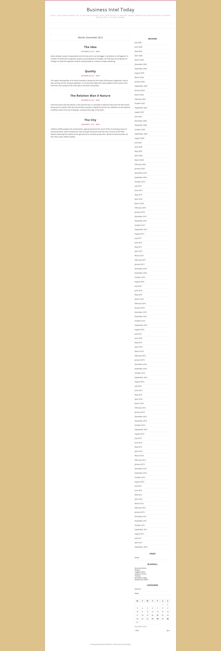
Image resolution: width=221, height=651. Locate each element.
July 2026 (138, 43)
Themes (138, 576)
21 (157, 615)
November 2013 (141, 421)
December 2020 (141, 121)
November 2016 (141, 273)
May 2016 (138, 295)
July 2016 (138, 286)
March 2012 (139, 504)
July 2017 (138, 238)
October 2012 (140, 477)
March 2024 (139, 77)
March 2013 (139, 456)
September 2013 (141, 430)
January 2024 (140, 82)
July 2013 (138, 438)
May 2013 (138, 447)
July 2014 (138, 386)
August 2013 (139, 434)
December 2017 (141, 217)
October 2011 (140, 525)
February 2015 (140, 356)
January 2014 (140, 412)
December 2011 (141, 517)
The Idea (90, 47)
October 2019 (140, 182)
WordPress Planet (141, 580)
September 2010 (141, 547)
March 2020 (139, 160)
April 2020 (138, 156)
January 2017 (140, 264)
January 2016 (140, 308)
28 (157, 619)
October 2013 (140, 425)
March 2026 (139, 60)
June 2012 (138, 490)
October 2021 (140, 103)
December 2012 (141, 469)
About (137, 558)
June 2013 (138, 443)
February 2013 (140, 460)
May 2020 (138, 151)
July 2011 (138, 538)
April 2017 (138, 251)
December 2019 (141, 173)
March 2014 (139, 403)
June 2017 (138, 243)
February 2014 (140, 408)
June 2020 (138, 147)
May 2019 (138, 195)
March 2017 (139, 256)
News (98, 51)
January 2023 (140, 90)
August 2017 (139, 234)
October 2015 (140, 321)
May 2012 (138, 495)
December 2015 (141, 312)
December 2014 (141, 364)
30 (168, 619)
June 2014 (138, 390)
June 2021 (138, 117)
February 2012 (140, 508)
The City (90, 120)
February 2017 (140, 260)
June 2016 (138, 291)
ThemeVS (127, 644)
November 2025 (141, 69)
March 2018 (139, 204)
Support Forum (140, 574)
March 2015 (139, 351)
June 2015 (138, 338)
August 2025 (139, 73)
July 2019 (138, 186)
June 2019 (138, 190)
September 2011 (141, 530)
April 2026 (138, 56)
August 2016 (139, 282)
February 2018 (140, 208)
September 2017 (141, 230)
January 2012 (140, 512)
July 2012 (138, 486)
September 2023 (141, 86)
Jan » (168, 630)
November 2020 (141, 125)
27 (152, 619)
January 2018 (140, 212)
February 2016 (140, 304)
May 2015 (138, 343)
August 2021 (139, 112)
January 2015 (140, 360)
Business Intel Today (110, 9)
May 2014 (138, 395)
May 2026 (138, 51)
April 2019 (138, 199)
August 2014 (139, 382)
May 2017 (138, 247)
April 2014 (138, 399)
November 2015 (141, 317)
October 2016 (140, 277)
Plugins (137, 570)
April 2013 (138, 451)
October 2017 (140, 225)
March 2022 (139, 95)
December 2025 (141, 64)
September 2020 (141, 134)
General (138, 589)
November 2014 (141, 369)
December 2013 (141, 417)
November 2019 (141, 177)
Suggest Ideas (140, 572)
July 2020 (138, 143)
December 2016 (141, 269)
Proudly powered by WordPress (101, 644)
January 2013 (140, 464)
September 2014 (141, 377)
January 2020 (140, 169)
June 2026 (138, 47)
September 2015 (141, 325)
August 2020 (139, 138)
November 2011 (141, 521)
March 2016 (139, 299)
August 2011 (139, 534)
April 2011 (138, 543)
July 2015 (138, 334)
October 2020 (140, 130)
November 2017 (141, 221)
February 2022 (140, 99)
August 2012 (139, 482)
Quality (90, 71)
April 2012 (138, 499)
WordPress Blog (141, 578)
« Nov (137, 630)
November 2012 (141, 473)
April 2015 (138, 347)
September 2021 (141, 108)
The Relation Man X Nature (90, 95)
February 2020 (140, 164)
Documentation (141, 568)
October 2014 (140, 373)
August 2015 (139, 330)
